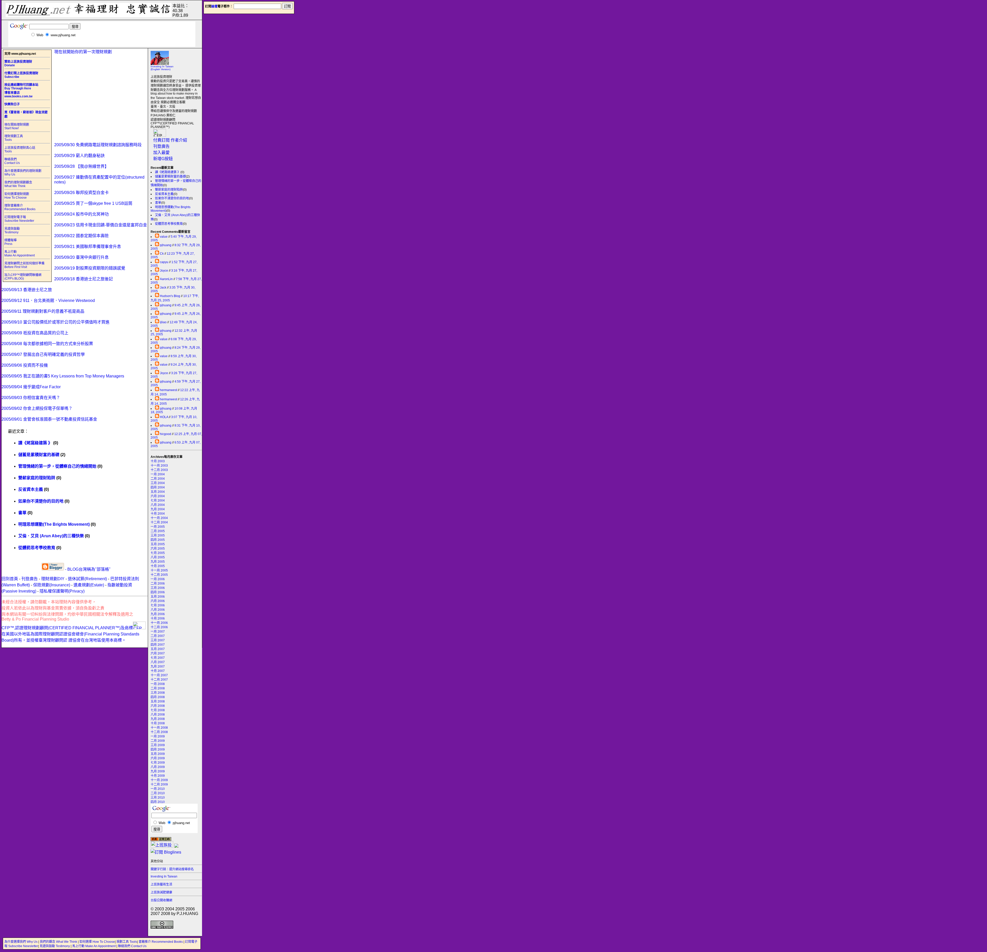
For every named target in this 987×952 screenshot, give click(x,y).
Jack (163, 287)
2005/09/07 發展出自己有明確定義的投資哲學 (43, 354)
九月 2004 (158, 509)
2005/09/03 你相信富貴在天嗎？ (31, 397)
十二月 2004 (159, 522)
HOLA (164, 417)
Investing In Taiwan (164, 876)
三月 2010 (158, 797)
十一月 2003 (159, 465)
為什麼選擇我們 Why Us (21, 942)
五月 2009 (158, 754)
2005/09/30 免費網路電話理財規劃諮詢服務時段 (98, 145)
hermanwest (168, 390)
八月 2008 (158, 714)
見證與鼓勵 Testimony (12, 230)
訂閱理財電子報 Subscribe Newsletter (19, 219)
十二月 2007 (159, 679)
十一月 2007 (159, 675)
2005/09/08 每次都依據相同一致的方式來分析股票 (47, 343)
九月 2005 (158, 561)
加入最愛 (161, 152)
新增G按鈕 (163, 158)
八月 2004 (158, 505)
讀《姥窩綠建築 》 (167, 172)
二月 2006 (158, 583)
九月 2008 (158, 719)
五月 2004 (158, 492)
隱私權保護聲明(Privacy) (62, 591)
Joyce (164, 270)
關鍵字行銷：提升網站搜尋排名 (172, 869)
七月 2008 (158, 710)
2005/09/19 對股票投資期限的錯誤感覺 (89, 268)
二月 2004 (158, 478)
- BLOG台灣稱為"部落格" (87, 569)
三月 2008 (158, 693)
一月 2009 (158, 736)
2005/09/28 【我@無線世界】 (81, 166)
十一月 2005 (159, 570)
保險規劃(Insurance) (51, 585)
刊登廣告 (161, 146)
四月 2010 (158, 802)
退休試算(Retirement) (87, 579)
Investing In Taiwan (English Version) (162, 68)
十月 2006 (158, 618)
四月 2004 (158, 487)
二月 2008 (158, 688)
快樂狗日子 (12, 104)
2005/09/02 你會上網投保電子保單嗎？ (37, 408)
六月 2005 (158, 548)
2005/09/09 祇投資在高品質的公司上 (35, 333)
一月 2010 (158, 789)
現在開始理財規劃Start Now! (16, 126)
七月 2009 (158, 762)
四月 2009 (158, 749)
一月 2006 (158, 579)
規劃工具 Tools (126, 942)
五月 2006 (158, 596)
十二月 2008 (159, 732)
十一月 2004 (159, 518)
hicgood (165, 434)
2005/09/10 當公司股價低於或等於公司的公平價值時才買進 (55, 322)
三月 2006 (158, 588)
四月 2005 (158, 540)
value (164, 236)
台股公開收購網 (161, 900)
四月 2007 (158, 644)
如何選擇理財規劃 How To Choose (16, 195)
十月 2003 (158, 461)
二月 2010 (158, 793)
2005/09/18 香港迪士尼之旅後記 (83, 279)
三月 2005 (158, 535)
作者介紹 (179, 140)
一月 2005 (158, 527)
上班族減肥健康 (161, 892)
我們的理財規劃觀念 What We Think (18, 184)
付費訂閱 (161, 140)
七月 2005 (158, 553)
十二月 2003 (159, 470)
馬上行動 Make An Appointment (19, 253)
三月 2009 (158, 745)
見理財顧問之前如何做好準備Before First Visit (24, 265)
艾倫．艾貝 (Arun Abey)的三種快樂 (51, 536)
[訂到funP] (176, 846)
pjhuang (165, 245)
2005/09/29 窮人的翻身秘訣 (79, 155)
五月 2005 (158, 544)
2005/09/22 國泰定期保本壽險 (81, 236)
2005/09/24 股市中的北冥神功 (81, 214)
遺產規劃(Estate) (89, 585)
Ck (162, 253)
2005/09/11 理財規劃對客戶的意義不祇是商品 (43, 311)
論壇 (214, 6)
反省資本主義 (164, 194)
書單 (158, 203)
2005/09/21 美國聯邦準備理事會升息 (87, 246)
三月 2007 (158, 640)
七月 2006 (158, 605)
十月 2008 (158, 723)
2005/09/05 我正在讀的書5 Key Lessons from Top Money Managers (63, 376)
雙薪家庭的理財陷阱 (169, 189)
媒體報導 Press (10, 242)
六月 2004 (158, 496)
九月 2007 (158, 666)
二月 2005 (158, 531)
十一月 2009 (159, 780)
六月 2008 (158, 706)
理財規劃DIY (53, 579)
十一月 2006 (159, 623)
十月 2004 (158, 513)
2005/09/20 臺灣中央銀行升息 (81, 257)
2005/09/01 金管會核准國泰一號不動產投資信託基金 (49, 419)
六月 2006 (158, 601)
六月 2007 (158, 653)
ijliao (163, 322)
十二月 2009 (159, 784)
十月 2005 (158, 566)
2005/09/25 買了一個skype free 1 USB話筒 (93, 203)
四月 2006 (158, 592)
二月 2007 (158, 636)
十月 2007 (158, 671)
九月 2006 (158, 614)
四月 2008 (158, 697)
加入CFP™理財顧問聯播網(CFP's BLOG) (22, 276)
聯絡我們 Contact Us (12, 161)
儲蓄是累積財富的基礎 (170, 176)
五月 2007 (158, 649)
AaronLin (166, 279)
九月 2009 (158, 771)
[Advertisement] (101, 45)
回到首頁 (10, 579)
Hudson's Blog (170, 296)
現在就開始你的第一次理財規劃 (83, 52)
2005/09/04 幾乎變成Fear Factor (31, 387)
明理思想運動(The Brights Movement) (54, 524)
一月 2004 (158, 474)
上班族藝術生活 (161, 884)
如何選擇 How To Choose (97, 942)
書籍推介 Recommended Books (161, 942)
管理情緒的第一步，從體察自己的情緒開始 (57, 466)
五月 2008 (158, 701)
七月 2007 (158, 658)
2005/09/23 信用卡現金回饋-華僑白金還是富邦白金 (100, 225)
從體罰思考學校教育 (169, 224)
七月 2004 (158, 500)
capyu (164, 262)
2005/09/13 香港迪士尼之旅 (27, 290)
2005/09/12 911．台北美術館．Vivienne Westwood (48, 300)
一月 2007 (158, 631)
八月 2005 (158, 557)
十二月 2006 (159, 627)
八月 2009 (158, 767)
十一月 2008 (159, 727)
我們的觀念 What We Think (59, 942)
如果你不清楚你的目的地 (172, 198)
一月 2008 (158, 684)
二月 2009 (158, 741)
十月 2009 (158, 776)
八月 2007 (158, 662)
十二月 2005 (159, 575)
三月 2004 (158, 483)
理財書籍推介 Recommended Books (19, 207)
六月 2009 (158, 758)
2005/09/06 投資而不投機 (25, 365)
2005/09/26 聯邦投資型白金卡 (81, 192)
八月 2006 (158, 610)
